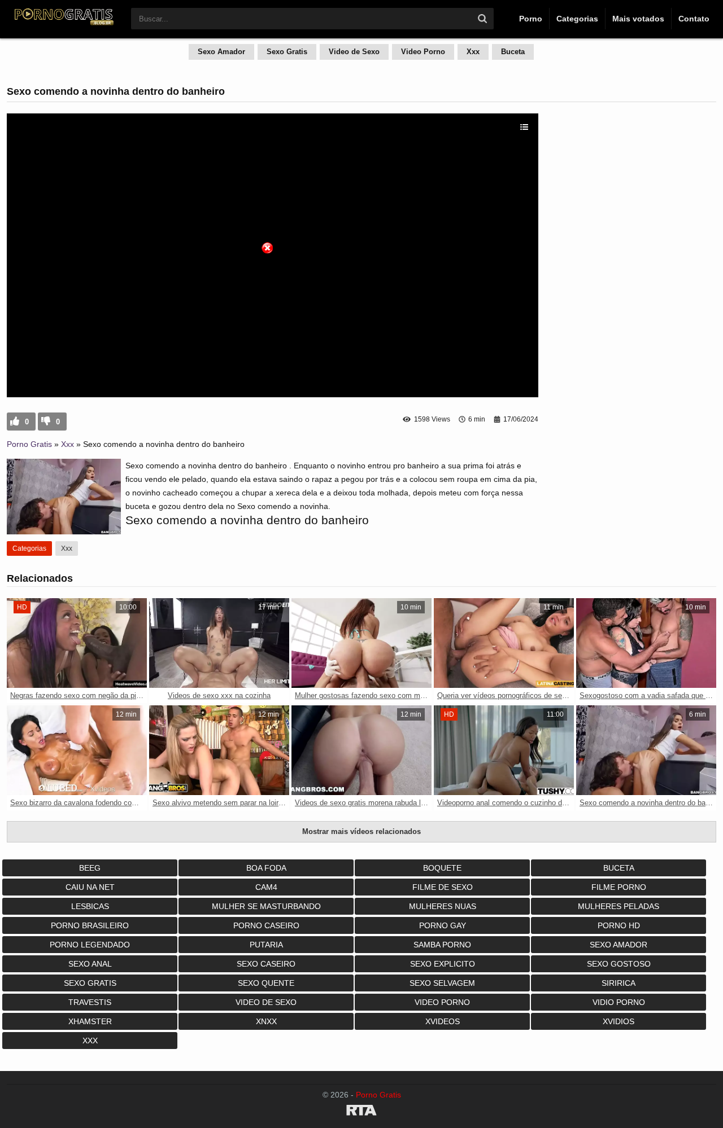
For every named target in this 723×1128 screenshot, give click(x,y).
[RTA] (361, 1112)
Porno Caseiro (266, 925)
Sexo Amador (221, 51)
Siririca (618, 982)
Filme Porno (618, 887)
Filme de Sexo (442, 887)
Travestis (89, 1002)
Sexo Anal (90, 963)
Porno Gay (442, 925)
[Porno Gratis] (63, 23)
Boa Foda (266, 867)
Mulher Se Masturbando (266, 906)
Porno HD (619, 925)
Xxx (473, 51)
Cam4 (266, 887)
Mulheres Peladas (618, 906)
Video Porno (423, 51)
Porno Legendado (90, 944)
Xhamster (90, 1021)
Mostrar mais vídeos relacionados (361, 831)
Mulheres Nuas (442, 906)
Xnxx (266, 1021)
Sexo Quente (266, 982)
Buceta (513, 51)
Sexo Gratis (287, 51)
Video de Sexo (354, 51)
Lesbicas (90, 906)
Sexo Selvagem (442, 982)
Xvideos (442, 1021)
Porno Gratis (29, 444)
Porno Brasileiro (90, 925)
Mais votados (638, 18)
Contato (693, 18)
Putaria (266, 944)
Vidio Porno (619, 1002)
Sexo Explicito (442, 963)
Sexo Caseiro (266, 963)
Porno (530, 18)
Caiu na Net (90, 887)
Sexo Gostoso (619, 963)
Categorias (577, 18)
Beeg (90, 867)
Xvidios (618, 1021)
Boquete (442, 867)
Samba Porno (442, 944)
